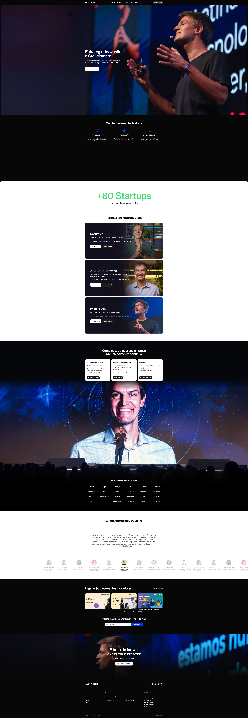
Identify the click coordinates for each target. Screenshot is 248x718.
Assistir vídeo (107, 246)
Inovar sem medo (118, 377)
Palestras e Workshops (130, 700)
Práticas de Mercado (149, 704)
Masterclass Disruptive (110, 700)
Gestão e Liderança (148, 706)
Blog (131, 2)
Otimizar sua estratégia (145, 377)
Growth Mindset (148, 700)
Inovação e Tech (148, 696)
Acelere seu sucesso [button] (92, 69)
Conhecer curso (96, 246)
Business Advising (148, 698)
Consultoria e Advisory (130, 696)
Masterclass (108, 698)
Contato (136, 2)
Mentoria (127, 698)
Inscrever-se (137, 624)
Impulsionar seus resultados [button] (124, 663)
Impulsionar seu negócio (93, 377)
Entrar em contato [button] (158, 2)
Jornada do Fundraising (110, 696)
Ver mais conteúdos (158, 588)
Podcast (126, 2)
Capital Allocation (148, 702)
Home (86, 696)
